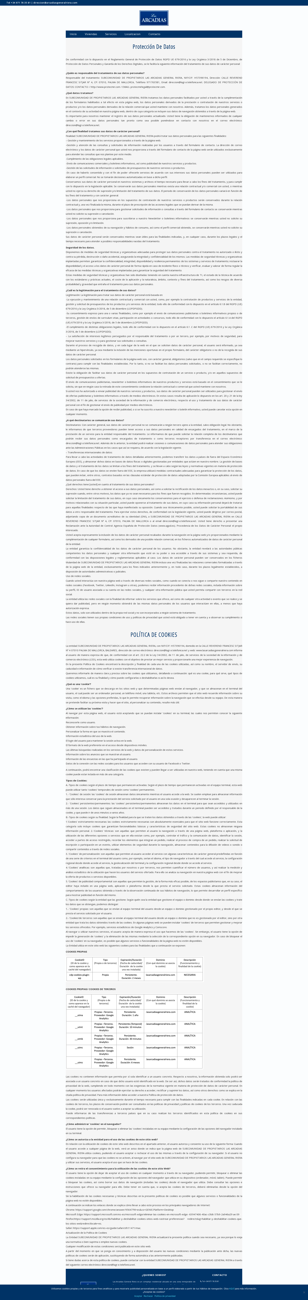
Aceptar (138, 1296)
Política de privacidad (164, 1296)
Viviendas (91, 34)
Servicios (111, 34)
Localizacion (133, 34)
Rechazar (148, 1296)
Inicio (73, 34)
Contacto (154, 34)
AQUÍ (231, 1288)
